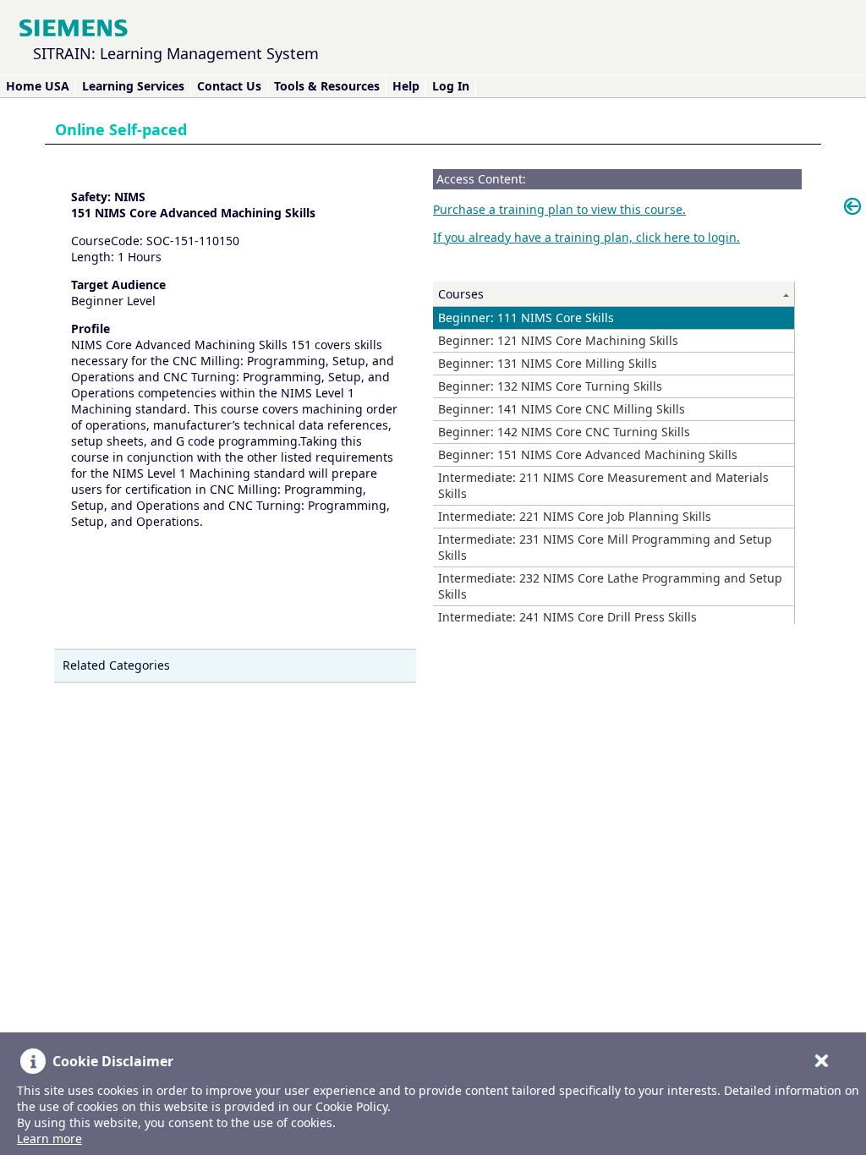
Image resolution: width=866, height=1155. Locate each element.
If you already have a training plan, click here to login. (586, 237)
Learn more (49, 1138)
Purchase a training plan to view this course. (559, 209)
